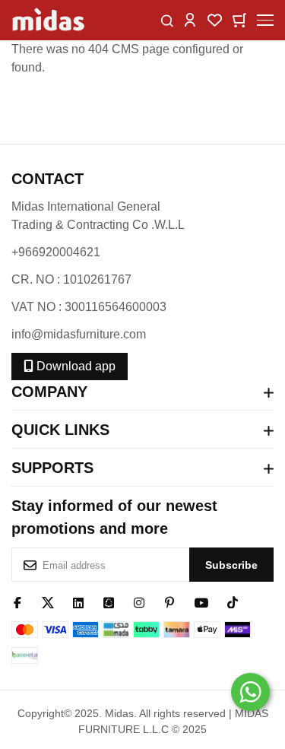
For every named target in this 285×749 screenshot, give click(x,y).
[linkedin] (78, 601)
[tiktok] (232, 601)
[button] (190, 19)
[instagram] (139, 601)
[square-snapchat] (109, 601)
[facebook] (17, 601)
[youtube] (201, 601)
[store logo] (49, 20)
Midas (119, 713)
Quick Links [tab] (60, 429)
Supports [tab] (52, 467)
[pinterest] (169, 601)
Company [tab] (49, 391)
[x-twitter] (48, 601)
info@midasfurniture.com (78, 334)
